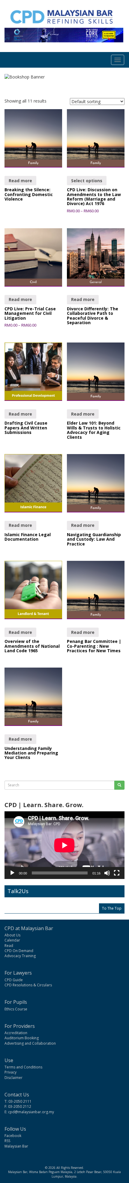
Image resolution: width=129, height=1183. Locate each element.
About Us (12, 935)
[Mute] (107, 873)
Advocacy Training (20, 955)
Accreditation (15, 1032)
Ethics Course (15, 1009)
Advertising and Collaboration (30, 1043)
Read (8, 945)
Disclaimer (13, 1077)
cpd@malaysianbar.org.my (31, 1111)
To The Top (112, 908)
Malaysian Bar (16, 1146)
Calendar (12, 940)
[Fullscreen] (117, 873)
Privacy (10, 1072)
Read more (20, 180)
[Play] (12, 873)
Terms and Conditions (23, 1067)
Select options (86, 180)
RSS (7, 1140)
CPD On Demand (18, 950)
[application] (64, 845)
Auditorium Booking (21, 1037)
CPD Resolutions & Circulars (28, 985)
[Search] (119, 785)
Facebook (12, 1135)
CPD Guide (13, 979)
